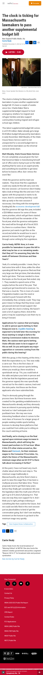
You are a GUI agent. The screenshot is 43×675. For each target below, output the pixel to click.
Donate (36, 3)
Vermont (16, 451)
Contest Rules (9, 617)
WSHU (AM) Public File (12, 626)
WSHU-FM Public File (11, 631)
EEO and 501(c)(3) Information (15, 607)
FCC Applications (10, 621)
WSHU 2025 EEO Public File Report (16, 603)
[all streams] (40, 672)
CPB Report (8, 612)
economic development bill (28, 206)
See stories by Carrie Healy (13, 559)
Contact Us (8, 593)
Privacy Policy (9, 598)
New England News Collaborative (21, 524)
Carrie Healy (6, 41)
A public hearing (25, 329)
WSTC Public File (10, 640)
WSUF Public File (10, 636)
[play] (3, 672)
